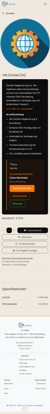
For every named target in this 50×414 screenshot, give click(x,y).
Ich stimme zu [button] (39, 407)
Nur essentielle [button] (25, 407)
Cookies (33, 399)
